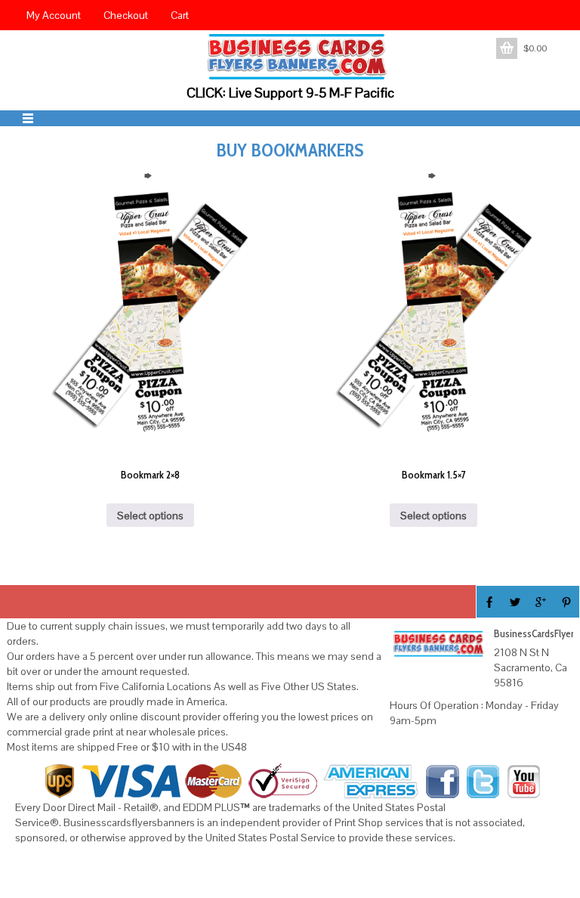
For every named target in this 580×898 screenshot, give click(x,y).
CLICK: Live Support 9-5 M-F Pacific (290, 92)
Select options (150, 515)
